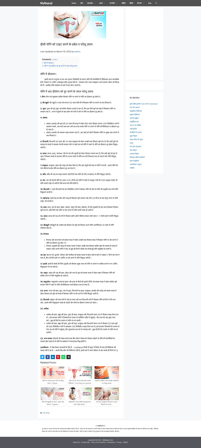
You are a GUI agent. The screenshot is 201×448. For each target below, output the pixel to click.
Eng (149, 3)
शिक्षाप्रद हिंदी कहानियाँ (137, 157)
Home (74, 3)
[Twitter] (42, 357)
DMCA (125, 442)
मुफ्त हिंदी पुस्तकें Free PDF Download (144, 104)
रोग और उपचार (134, 107)
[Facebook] (48, 357)
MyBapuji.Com (107, 440)
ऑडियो (123, 3)
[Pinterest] (58, 357)
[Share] (68, 357)
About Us (76, 442)
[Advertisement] (144, 44)
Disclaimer (111, 442)
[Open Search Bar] (156, 3)
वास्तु (131, 143)
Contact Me (85, 442)
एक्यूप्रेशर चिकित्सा (136, 111)
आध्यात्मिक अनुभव (135, 164)
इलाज (101, 3)
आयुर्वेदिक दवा (134, 122)
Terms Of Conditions (98, 442)
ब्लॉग (81, 3)
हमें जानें (139, 3)
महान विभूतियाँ (134, 161)
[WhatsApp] (63, 357)
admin (78, 51)
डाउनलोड (90, 3)
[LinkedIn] (53, 357)
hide (55, 60)
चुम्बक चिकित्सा (135, 114)
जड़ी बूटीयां (133, 129)
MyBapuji (46, 3)
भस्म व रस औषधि (135, 125)
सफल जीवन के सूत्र (136, 139)
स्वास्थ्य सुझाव (134, 118)
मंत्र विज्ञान (133, 150)
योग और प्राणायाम (135, 147)
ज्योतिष (132, 168)
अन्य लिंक (112, 3)
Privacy (119, 442)
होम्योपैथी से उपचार (136, 132)
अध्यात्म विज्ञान (134, 154)
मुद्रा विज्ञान (133, 136)
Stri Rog (46, 413)
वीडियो (131, 3)
